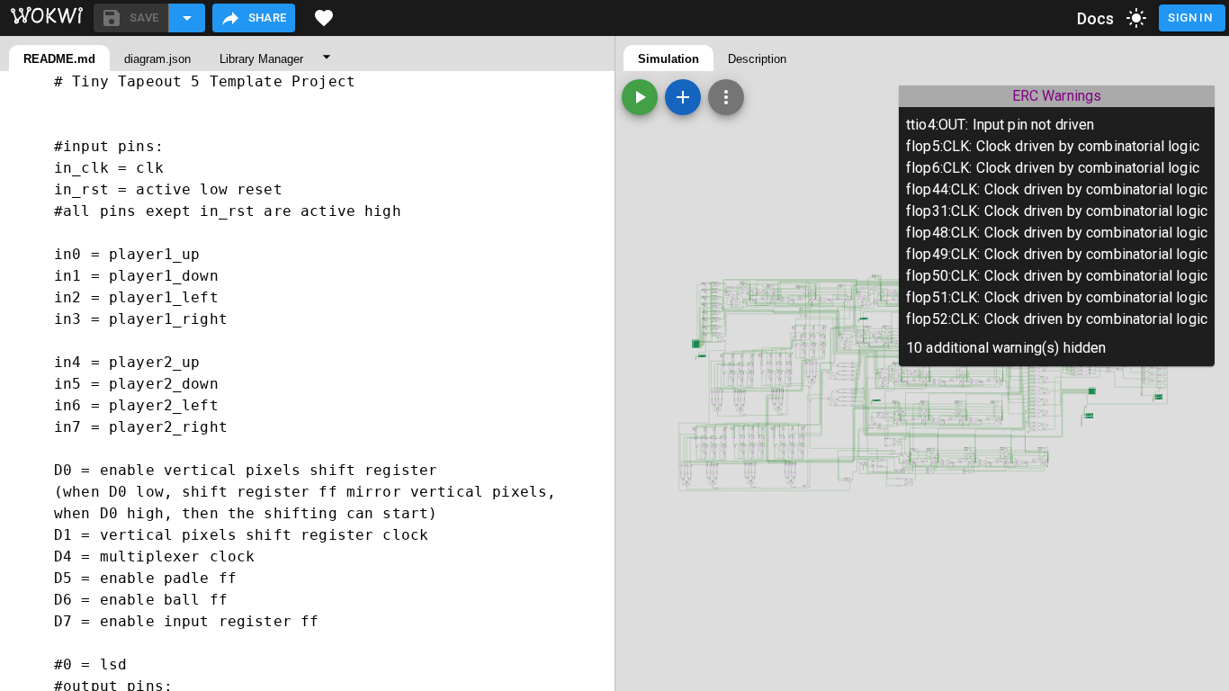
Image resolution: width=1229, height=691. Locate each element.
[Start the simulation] (640, 97)
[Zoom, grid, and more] (726, 97)
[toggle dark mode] (1136, 18)
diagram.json (157, 59)
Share (267, 17)
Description (757, 59)
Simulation (668, 59)
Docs (1096, 18)
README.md (59, 59)
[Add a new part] (683, 97)
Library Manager (261, 59)
